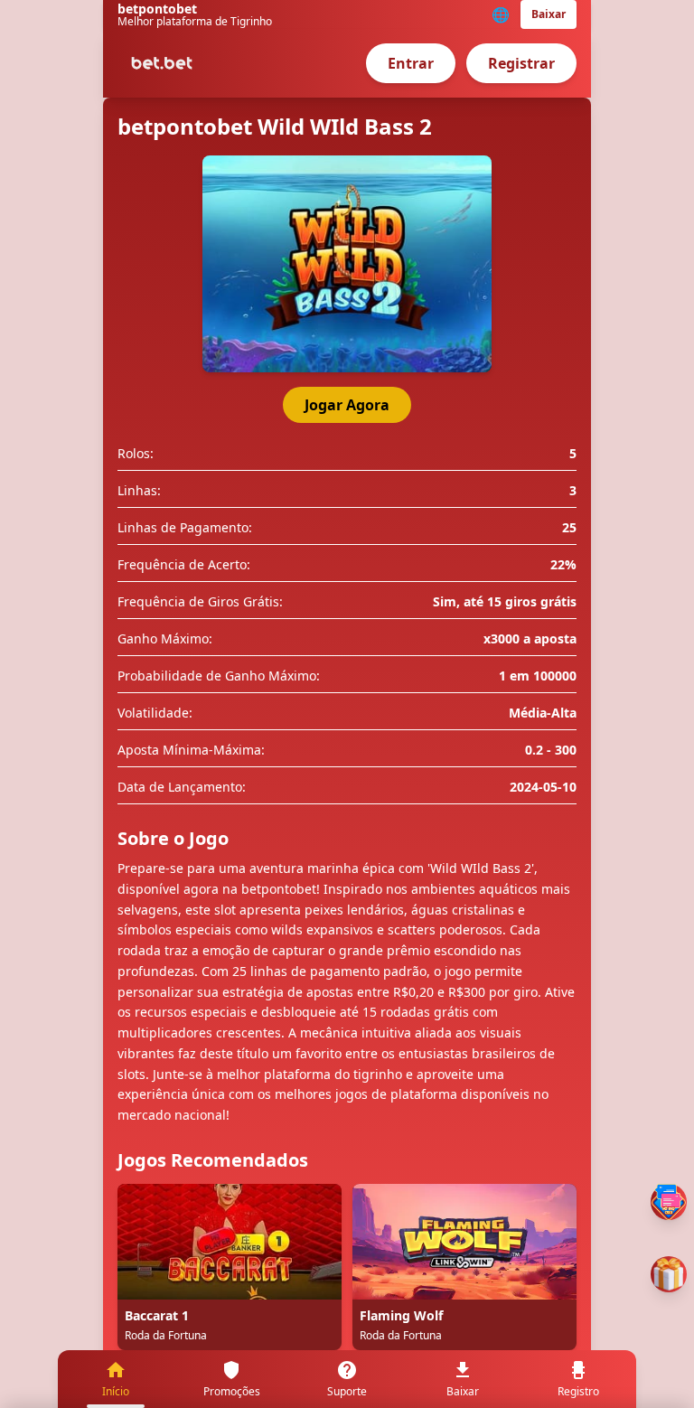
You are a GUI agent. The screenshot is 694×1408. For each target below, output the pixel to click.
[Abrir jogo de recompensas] (669, 1274)
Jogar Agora (347, 405)
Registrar (521, 63)
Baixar (548, 14)
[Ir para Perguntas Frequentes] (669, 1202)
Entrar (411, 63)
